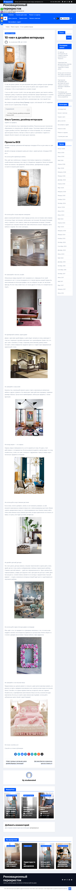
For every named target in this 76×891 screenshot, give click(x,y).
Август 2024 (61, 207)
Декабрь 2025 (62, 180)
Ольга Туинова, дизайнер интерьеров (19, 113)
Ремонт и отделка (34, 15)
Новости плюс (62, 128)
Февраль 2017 (62, 289)
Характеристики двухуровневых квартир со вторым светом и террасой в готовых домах (64, 66)
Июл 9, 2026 (11, 815)
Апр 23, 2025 (45, 815)
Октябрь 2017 (61, 273)
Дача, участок (12, 18)
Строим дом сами (21, 15)
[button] (71, 18)
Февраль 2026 (62, 172)
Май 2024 (60, 219)
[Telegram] (1, 15)
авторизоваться (34, 828)
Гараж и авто (23, 18)
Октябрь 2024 (62, 203)
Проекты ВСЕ (10, 115)
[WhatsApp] (1, 9)
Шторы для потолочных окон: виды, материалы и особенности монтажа (64, 74)
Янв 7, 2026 (28, 815)
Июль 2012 (61, 293)
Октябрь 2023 (62, 242)
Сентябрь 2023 (62, 246)
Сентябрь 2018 (62, 269)
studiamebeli (30, 780)
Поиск (61, 32)
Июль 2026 (61, 152)
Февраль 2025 (62, 191)
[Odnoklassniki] (1, 17)
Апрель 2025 (61, 184)
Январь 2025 (61, 195)
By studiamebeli (13, 42)
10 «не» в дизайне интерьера (24, 37)
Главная (11, 15)
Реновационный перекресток (15, 6)
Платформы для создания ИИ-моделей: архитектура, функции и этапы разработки (64, 94)
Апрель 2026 (61, 164)
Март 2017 (61, 285)
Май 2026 (60, 160)
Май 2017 (60, 281)
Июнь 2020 (61, 254)
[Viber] (1, 12)
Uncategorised (62, 109)
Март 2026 (61, 168)
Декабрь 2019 (61, 262)
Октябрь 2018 (61, 266)
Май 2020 (61, 258)
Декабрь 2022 (62, 250)
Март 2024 (61, 227)
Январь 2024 (61, 234)
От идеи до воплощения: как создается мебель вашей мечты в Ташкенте (63, 55)
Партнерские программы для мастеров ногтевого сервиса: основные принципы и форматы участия (64, 84)
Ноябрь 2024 (61, 199)
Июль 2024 (61, 211)
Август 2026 (61, 148)
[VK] (1, 20)
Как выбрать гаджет (14, 22)
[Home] (5, 18)
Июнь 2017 (61, 277)
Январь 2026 (61, 176)
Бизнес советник (35, 18)
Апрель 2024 (61, 223)
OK (70, 888)
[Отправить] (1, 23)
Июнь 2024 (61, 215)
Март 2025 (61, 187)
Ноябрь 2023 (61, 238)
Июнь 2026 (61, 156)
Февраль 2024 (62, 230)
